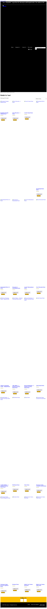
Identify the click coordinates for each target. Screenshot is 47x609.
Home (1, 92)
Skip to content (3, 0)
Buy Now (38, 195)
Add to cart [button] (3, 118)
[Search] (36, 49)
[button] (19, 47)
